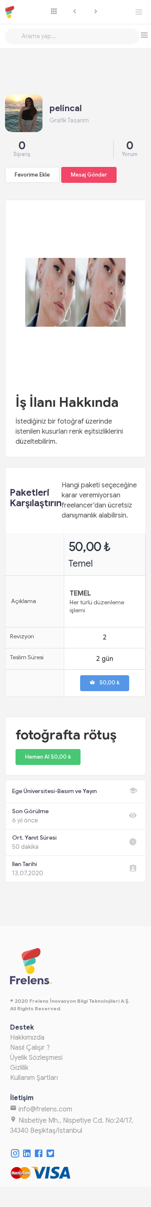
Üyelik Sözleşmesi (36, 1058)
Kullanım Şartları (34, 1078)
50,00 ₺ (109, 682)
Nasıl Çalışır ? (30, 1047)
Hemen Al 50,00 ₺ (48, 757)
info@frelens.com (44, 1109)
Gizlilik (19, 1068)
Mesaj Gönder (89, 175)
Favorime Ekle (32, 175)
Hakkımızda (27, 1037)
